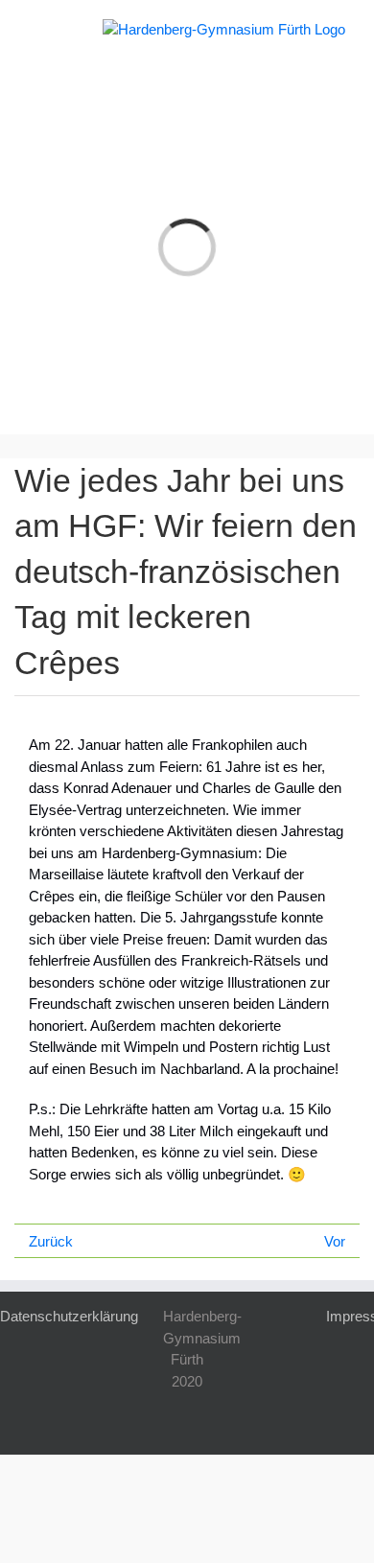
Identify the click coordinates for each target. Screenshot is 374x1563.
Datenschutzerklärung (69, 1316)
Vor (334, 1241)
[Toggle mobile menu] (36, 29)
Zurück (51, 1241)
